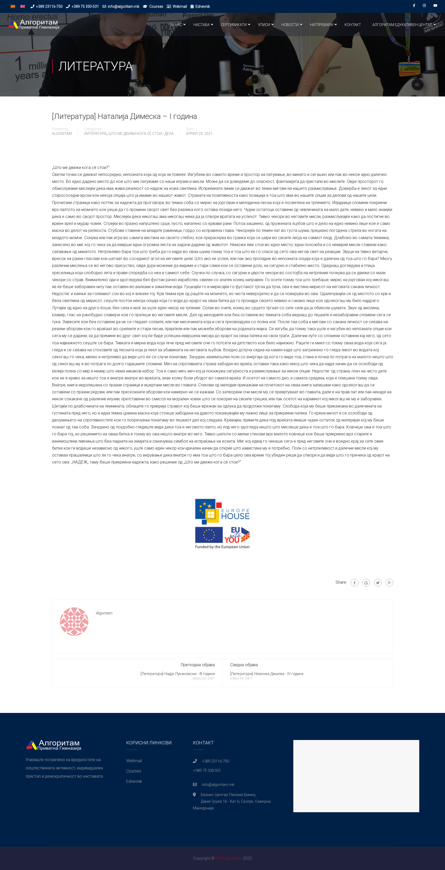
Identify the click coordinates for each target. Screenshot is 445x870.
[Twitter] (378, 583)
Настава (201, 25)
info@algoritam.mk (123, 6)
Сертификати (234, 25)
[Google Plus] (366, 583)
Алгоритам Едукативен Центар (402, 25)
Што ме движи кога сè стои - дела (141, 134)
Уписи (264, 25)
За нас (175, 25)
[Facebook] (354, 583)
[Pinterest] (389, 583)
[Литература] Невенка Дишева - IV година (266, 673)
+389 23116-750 (49, 6)
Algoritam (62, 134)
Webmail (180, 6)
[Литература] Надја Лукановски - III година (178, 673)
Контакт (353, 25)
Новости (290, 25)
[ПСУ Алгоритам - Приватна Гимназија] (33, 27)
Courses (156, 6)
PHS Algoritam (229, 858)
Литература (95, 134)
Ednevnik (202, 6)
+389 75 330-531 (85, 6)
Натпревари (321, 25)
